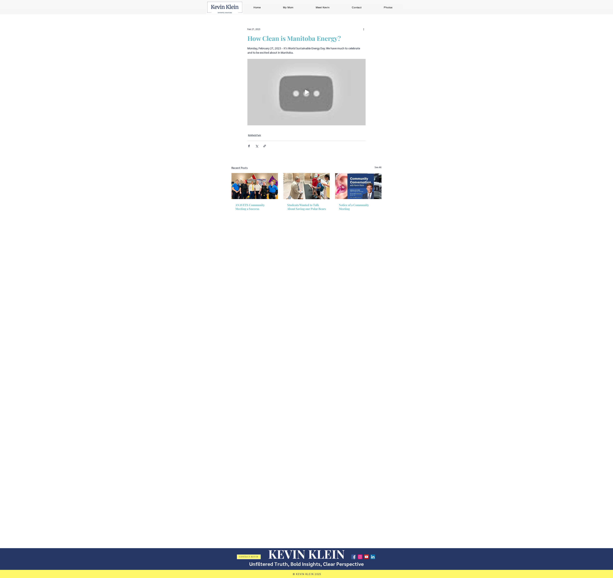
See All (378, 167)
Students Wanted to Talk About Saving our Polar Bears (306, 207)
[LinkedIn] (373, 557)
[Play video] (306, 92)
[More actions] (364, 29)
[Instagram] (360, 557)
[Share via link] (264, 145)
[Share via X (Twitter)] (256, 145)
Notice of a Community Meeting (354, 207)
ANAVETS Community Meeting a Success (250, 207)
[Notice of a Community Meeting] (358, 186)
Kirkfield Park (254, 135)
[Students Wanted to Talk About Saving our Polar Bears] (306, 186)
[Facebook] (353, 557)
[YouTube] (366, 557)
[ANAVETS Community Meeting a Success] (254, 186)
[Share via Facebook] (248, 145)
